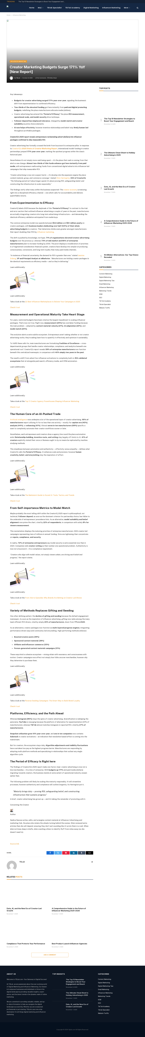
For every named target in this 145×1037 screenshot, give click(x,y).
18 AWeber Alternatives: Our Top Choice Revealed (121, 256)
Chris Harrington (63, 178)
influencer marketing (45, 232)
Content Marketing (105, 274)
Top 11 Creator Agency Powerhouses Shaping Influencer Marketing (52, 401)
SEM (100, 294)
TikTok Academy (72, 8)
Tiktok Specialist (54, 8)
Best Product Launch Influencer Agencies (69, 944)
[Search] (137, 7)
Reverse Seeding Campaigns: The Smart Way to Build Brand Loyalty (52, 701)
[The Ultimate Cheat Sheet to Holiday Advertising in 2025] (118, 139)
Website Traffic (104, 308)
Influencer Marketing (111, 8)
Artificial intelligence (18, 420)
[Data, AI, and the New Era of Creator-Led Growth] (27, 894)
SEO (100, 297)
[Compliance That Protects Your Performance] (27, 929)
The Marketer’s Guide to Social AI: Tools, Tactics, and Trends (49, 495)
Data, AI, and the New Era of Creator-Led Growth (24, 909)
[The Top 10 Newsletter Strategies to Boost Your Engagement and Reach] (118, 105)
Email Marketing (104, 284)
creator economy (70, 190)
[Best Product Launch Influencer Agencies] (72, 929)
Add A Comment (50, 955)
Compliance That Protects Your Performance (26, 944)
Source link (14, 844)
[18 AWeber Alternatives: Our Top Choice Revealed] (118, 241)
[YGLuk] (16, 8)
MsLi (40, 8)
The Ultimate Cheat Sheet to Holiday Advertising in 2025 (119, 154)
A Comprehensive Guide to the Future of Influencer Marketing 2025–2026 (69, 909)
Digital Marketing (91, 8)
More (126, 8)
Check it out (15, 307)
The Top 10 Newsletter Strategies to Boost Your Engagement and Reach (42, 1)
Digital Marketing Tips (106, 280)
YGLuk (18, 78)
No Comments (41, 78)
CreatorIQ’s (16, 148)
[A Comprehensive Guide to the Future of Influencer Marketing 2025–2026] (72, 894)
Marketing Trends (105, 291)
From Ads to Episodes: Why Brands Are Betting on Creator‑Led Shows (53, 598)
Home (31, 8)
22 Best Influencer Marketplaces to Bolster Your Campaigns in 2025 (52, 302)
